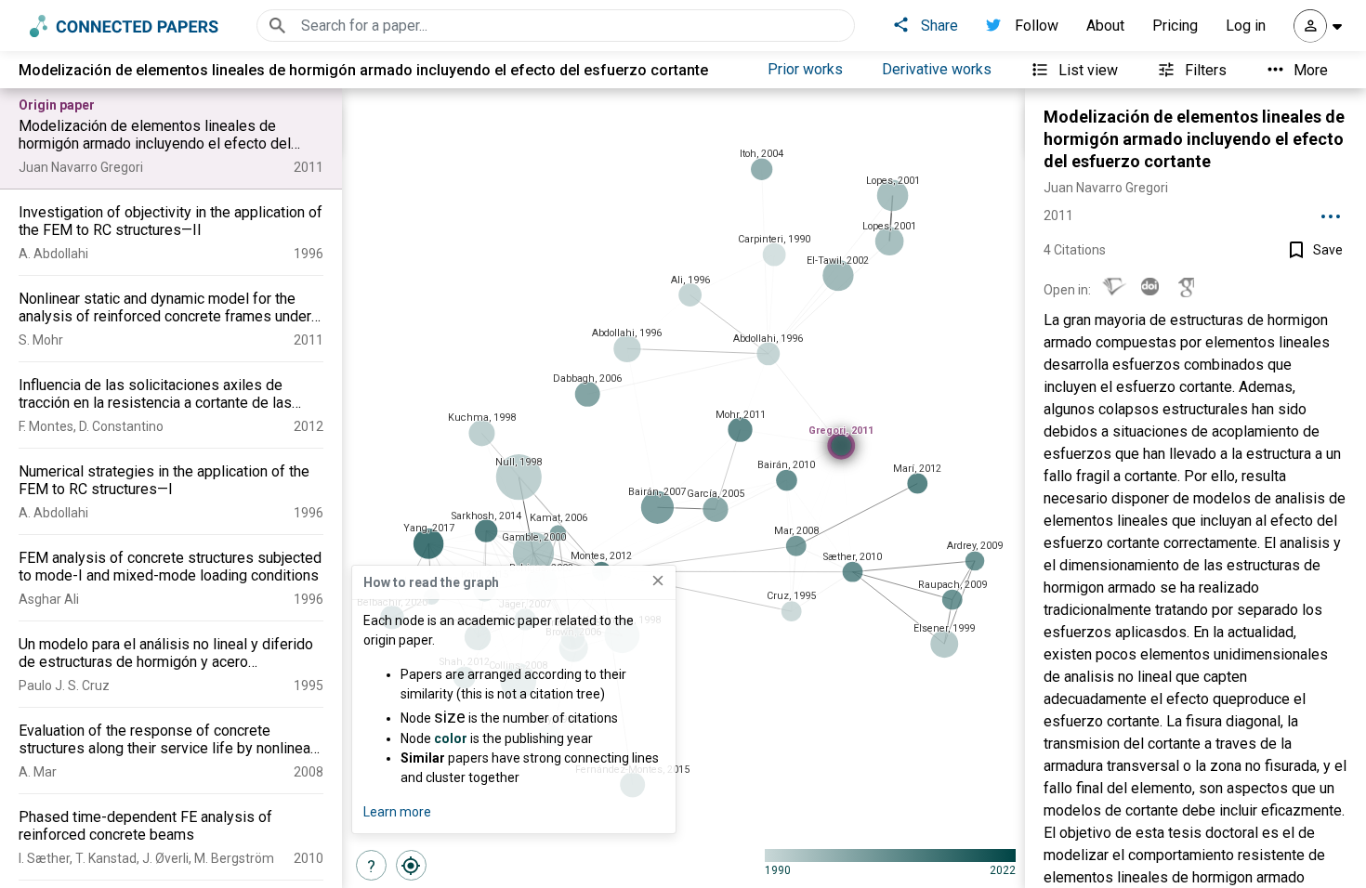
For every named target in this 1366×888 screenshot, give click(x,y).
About (1105, 25)
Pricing (1175, 25)
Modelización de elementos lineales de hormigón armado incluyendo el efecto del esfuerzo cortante (1194, 139)
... (1331, 210)
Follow (1036, 25)
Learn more (397, 811)
